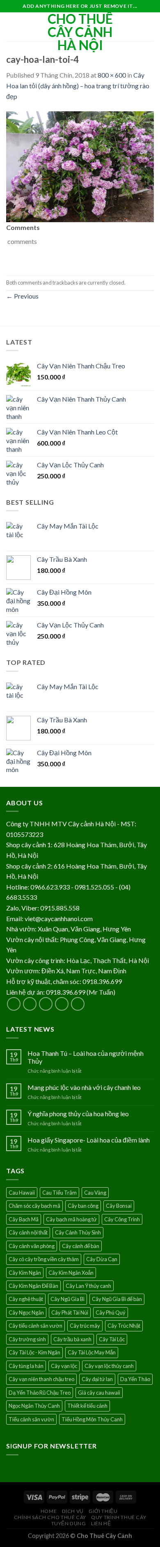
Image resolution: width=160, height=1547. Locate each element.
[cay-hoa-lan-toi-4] (80, 166)
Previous (22, 296)
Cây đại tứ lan (97, 1379)
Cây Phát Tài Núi (69, 1312)
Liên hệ (101, 1523)
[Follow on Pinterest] (78, 1004)
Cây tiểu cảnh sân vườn (35, 1325)
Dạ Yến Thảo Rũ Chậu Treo (40, 1392)
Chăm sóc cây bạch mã (34, 1205)
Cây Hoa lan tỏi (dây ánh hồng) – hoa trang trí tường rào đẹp (77, 85)
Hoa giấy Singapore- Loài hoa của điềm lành (88, 1140)
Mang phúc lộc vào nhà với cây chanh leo (84, 1087)
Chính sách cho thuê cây (50, 1517)
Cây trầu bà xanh (72, 1339)
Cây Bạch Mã (24, 1219)
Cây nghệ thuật (26, 1299)
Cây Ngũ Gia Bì (67, 1299)
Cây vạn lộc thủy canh (109, 1366)
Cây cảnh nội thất (28, 1232)
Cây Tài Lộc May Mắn (92, 1352)
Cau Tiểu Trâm (59, 1192)
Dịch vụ (73, 1511)
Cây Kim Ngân (25, 1272)
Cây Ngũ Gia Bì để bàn (117, 1299)
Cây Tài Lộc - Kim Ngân (34, 1352)
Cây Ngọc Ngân (26, 1312)
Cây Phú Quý (111, 1312)
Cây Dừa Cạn (101, 1259)
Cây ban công (83, 1205)
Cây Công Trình (122, 1219)
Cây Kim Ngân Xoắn (71, 1272)
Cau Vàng (95, 1192)
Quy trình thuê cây (118, 1517)
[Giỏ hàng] (150, 27)
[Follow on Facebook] (14, 1004)
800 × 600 (112, 75)
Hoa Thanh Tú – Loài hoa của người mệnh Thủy (85, 1057)
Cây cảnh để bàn (80, 1246)
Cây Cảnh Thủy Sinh (78, 1232)
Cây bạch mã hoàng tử (71, 1219)
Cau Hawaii (22, 1192)
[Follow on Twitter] (46, 1004)
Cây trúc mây (85, 1325)
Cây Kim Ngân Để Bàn (33, 1286)
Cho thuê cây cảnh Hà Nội (80, 32)
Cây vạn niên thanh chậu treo (41, 1379)
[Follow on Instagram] (30, 1004)
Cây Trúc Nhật (123, 1325)
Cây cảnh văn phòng (32, 1246)
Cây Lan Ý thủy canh (88, 1286)
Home (49, 1511)
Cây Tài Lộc (112, 1339)
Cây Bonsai (119, 1205)
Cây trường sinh (27, 1339)
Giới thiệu (103, 1511)
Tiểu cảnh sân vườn (31, 1419)
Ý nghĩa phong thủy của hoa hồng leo (78, 1113)
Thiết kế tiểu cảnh (87, 1405)
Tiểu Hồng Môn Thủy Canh (92, 1419)
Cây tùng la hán (26, 1366)
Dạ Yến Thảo (135, 1379)
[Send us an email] (62, 1004)
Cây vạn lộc (64, 1366)
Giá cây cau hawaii (99, 1392)
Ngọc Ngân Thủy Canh (34, 1405)
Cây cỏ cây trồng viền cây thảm (44, 1259)
